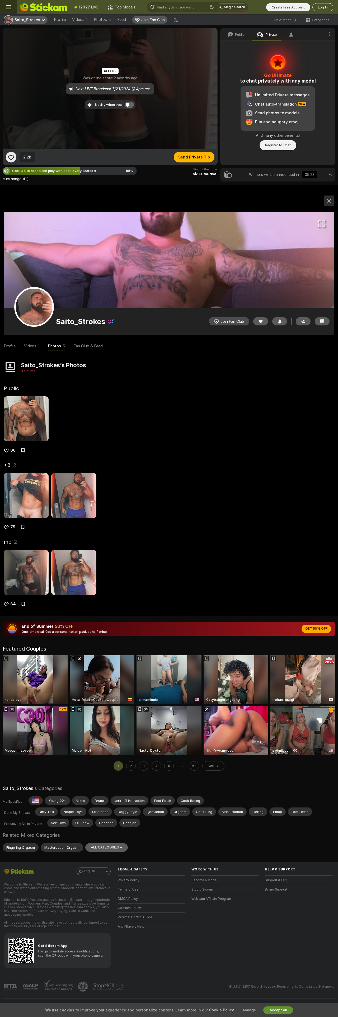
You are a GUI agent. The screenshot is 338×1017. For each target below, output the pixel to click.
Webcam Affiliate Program (211, 899)
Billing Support (276, 889)
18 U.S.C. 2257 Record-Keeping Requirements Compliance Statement (281, 986)
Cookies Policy (129, 908)
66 (13, 450)
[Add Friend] (303, 321)
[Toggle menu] (8, 7)
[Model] (329, 201)
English (89, 871)
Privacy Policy (128, 880)
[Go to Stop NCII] (108, 986)
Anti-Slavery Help (131, 926)
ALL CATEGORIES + (106, 847)
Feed (121, 19)
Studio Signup (202, 889)
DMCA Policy (128, 899)
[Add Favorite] (11, 157)
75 (12, 527)
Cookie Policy (221, 1010)
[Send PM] (322, 321)
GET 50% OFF (316, 628)
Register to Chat (278, 145)
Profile (60, 19)
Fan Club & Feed (88, 346)
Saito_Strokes (18, 788)
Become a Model (204, 880)
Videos (79, 19)
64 (13, 604)
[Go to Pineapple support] (83, 987)
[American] (36, 800)
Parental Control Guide (135, 917)
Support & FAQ (276, 880)
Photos (102, 19)
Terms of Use (128, 889)
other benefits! (287, 135)
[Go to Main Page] (43, 7)
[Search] (212, 7)
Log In (323, 7)
